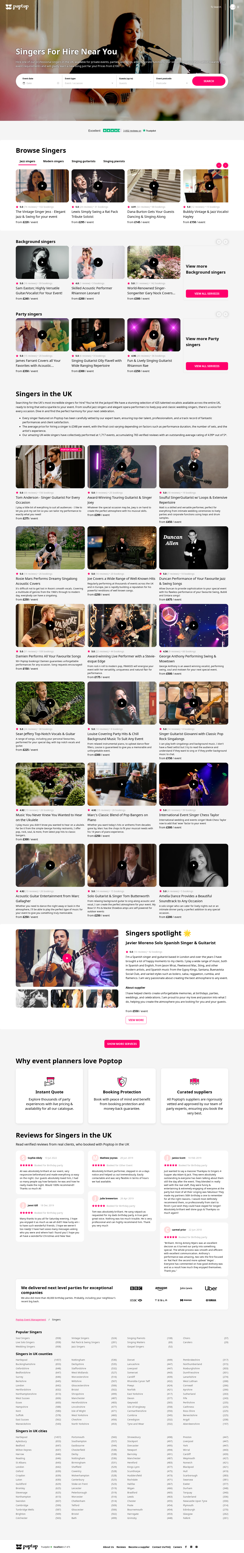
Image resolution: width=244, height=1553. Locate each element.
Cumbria (132, 1415)
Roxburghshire (191, 1368)
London (20, 1385)
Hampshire (22, 1406)
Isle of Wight (79, 1410)
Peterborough (79, 1492)
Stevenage (21, 1492)
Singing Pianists (136, 1338)
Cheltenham (78, 1501)
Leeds (130, 1496)
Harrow (20, 1454)
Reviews (121, 1547)
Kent (18, 1410)
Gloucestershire (80, 1385)
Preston (187, 1437)
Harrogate (133, 1513)
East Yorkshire (135, 1393)
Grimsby (132, 1518)
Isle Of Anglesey (136, 1406)
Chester (131, 1501)
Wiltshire (76, 1381)
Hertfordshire (23, 1389)
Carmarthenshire (136, 1410)
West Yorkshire (80, 1415)
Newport (132, 1449)
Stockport (132, 1441)
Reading (20, 1458)
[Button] (42, 186)
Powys (130, 1385)
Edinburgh (189, 1509)
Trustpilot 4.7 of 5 (55, 1546)
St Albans (21, 1462)
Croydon (20, 1475)
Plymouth (188, 1505)
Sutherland (189, 1393)
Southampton (79, 1441)
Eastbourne (78, 1445)
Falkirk (186, 1518)
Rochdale (132, 1479)
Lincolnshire (78, 1406)
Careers (177, 1547)
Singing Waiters (136, 1342)
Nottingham (78, 1359)
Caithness (188, 1406)
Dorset (131, 1359)
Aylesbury (21, 1441)
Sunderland (189, 1496)
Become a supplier (139, 1547)
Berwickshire (190, 1415)
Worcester (77, 1496)
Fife (185, 1398)
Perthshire (189, 1402)
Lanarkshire (189, 1376)
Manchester (78, 1398)
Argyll (186, 1419)
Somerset (132, 1372)
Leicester (76, 1488)
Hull (185, 1471)
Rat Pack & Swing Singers (86, 1342)
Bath (74, 1518)
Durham (187, 1488)
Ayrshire (187, 1389)
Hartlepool (21, 1359)
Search (217, 6)
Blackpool (188, 1466)
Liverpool (132, 1368)
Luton (19, 1479)
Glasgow (188, 1513)
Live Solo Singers (25, 1342)
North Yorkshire (80, 1423)
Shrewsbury (134, 1437)
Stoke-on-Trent (80, 1483)
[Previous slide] (219, 165)
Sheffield (76, 1466)
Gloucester (77, 1509)
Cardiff (131, 1376)
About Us (108, 1547)
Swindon (20, 1501)
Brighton (21, 1513)
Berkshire (21, 1381)
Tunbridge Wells (25, 1509)
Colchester (22, 1518)
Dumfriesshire (191, 1372)
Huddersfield (134, 1475)
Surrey (19, 1376)
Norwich (187, 1462)
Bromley (20, 1488)
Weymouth (189, 1458)
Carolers (187, 1342)
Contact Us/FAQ (161, 1547)
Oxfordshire (22, 1368)
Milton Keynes (24, 1449)
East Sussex (22, 1419)
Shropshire (78, 1393)
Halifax (131, 1483)
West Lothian (190, 1381)
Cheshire (76, 1419)
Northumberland (192, 1364)
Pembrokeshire (191, 1359)
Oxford (19, 1471)
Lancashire (133, 1364)
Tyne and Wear (135, 1423)
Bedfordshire (23, 1372)
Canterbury (78, 1479)
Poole (130, 1505)
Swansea (188, 1479)
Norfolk (131, 1389)
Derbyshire (78, 1364)
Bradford (132, 1492)
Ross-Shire (189, 1410)
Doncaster (133, 1445)
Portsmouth (78, 1437)
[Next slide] (225, 165)
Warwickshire (23, 1423)
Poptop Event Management (31, 1319)
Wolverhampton (80, 1475)
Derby (75, 1454)
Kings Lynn (133, 1466)
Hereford (132, 1462)
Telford (75, 1505)
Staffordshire (79, 1368)
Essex (19, 1402)
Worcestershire (80, 1376)
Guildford (21, 1483)
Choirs (186, 1338)
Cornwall (188, 1385)
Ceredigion (133, 1419)
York (185, 1445)
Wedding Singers (25, 1346)
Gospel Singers (135, 1346)
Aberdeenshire (191, 1423)
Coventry (76, 1471)
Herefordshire (79, 1402)
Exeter (186, 1483)
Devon (130, 1398)
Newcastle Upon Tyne (195, 1501)
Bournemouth (135, 1509)
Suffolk (19, 1415)
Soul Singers (23, 1338)
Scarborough (190, 1475)
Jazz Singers (78, 1346)
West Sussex (23, 1398)
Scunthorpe (133, 1471)
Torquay (187, 1492)
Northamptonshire (26, 1393)
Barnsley (132, 1454)
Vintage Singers (80, 1338)
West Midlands (80, 1372)
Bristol (75, 1389)
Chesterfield (78, 1449)
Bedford (20, 1445)
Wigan (130, 1488)
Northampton (23, 1496)
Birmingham (78, 1462)
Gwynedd (132, 1402)
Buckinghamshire (25, 1364)
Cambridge (22, 1505)
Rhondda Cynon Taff (138, 1381)
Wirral (186, 1449)
